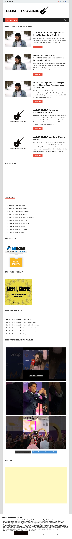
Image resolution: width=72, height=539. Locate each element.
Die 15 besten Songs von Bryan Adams (17, 223)
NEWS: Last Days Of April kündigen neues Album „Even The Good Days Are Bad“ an (48, 85)
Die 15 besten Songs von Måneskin (16, 229)
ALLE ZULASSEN (21, 533)
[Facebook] (66, 1)
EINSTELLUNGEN (50, 533)
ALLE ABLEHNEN (36, 533)
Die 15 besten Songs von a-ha (15, 232)
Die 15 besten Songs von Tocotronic (17, 220)
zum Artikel (37, 47)
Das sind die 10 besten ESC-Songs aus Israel (19, 334)
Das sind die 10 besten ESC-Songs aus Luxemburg (21, 331)
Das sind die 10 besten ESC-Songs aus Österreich (21, 322)
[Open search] (65, 20)
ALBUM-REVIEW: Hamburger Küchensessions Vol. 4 (45, 111)
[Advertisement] (36, 485)
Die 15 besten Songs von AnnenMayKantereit (20, 217)
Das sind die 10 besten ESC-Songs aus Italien (19, 319)
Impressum (39, 536)
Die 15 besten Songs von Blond (15, 205)
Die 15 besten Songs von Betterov (16, 214)
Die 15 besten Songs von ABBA (15, 226)
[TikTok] (63, 1)
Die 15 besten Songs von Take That (16, 208)
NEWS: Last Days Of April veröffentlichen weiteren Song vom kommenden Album (48, 57)
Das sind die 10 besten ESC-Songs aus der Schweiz (21, 328)
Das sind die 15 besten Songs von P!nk (17, 211)
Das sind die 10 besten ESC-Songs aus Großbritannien (22, 325)
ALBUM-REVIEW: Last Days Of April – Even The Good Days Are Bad (49, 33)
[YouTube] (58, 1)
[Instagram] (61, 1)
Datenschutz (33, 536)
